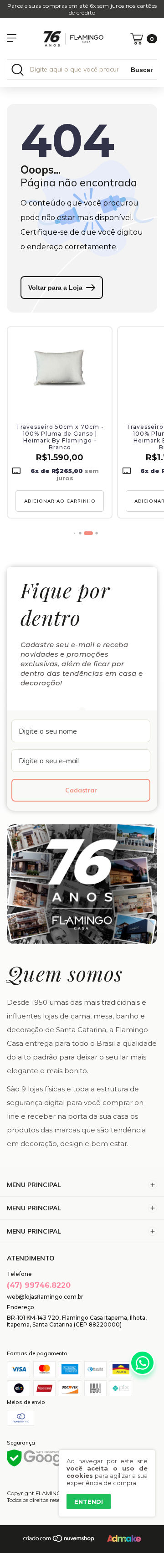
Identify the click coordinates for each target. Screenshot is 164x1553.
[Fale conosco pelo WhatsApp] (142, 1362)
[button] (74, 533)
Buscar (142, 69)
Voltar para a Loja (55, 287)
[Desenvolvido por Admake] (124, 1540)
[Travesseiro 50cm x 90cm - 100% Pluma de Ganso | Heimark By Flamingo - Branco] (59, 368)
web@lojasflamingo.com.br (45, 1296)
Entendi (88, 1501)
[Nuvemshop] (59, 1540)
